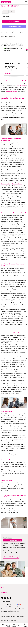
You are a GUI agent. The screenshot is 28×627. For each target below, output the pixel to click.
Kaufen (5, 11)
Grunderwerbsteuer (17, 184)
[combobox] (14, 16)
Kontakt (3, 587)
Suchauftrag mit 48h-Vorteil (14, 26)
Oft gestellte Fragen (5, 590)
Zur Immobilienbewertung (11, 557)
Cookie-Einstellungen (20, 616)
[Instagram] (4, 598)
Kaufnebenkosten (5, 184)
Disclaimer (3, 616)
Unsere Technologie (6, 601)
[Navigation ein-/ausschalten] (26, 2)
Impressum (8, 616)
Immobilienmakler (21, 85)
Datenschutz (13, 616)
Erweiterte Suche (14, 21)
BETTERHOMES (4, 592)
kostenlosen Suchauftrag (12, 91)
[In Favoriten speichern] (22, 63)
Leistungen (3, 595)
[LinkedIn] (1, 598)
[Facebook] (7, 598)
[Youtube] (10, 598)
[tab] (9, 76)
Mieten (12, 11)
